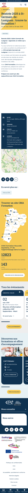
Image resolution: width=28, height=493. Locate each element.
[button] (14, 159)
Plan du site (14, 482)
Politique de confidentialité (14, 462)
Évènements (6, 9)
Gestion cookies (14, 479)
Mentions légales (14, 475)
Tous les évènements (14, 326)
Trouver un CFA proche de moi (14, 275)
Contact (14, 485)
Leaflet (25, 172)
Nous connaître (8, 409)
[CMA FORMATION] (4, 4)
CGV (14, 469)
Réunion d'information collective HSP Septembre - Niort (12, 309)
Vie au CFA (6, 192)
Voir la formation (11, 375)
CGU (14, 466)
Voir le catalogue (14, 391)
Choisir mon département (14, 1)
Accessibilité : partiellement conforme (14, 472)
